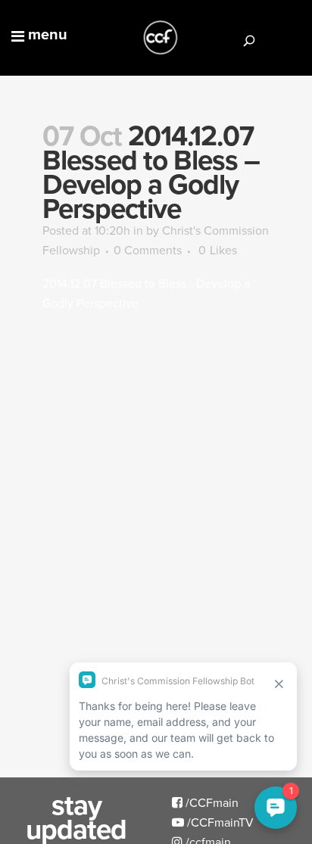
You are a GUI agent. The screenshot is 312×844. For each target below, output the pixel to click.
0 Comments (148, 249)
